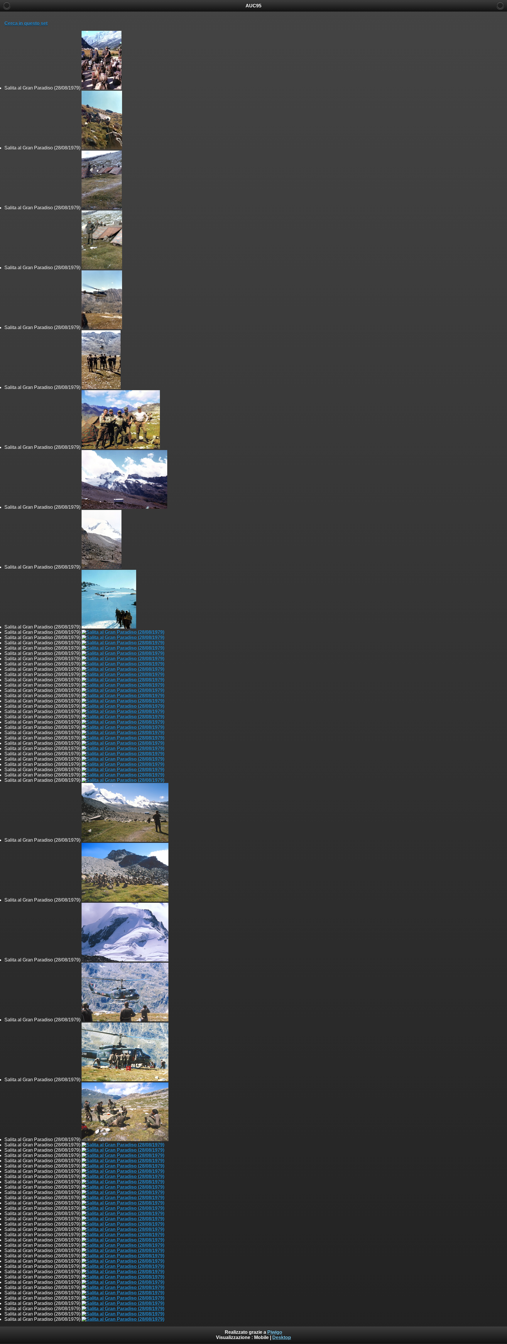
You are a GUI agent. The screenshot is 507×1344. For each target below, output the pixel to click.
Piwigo (274, 1332)
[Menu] (500, 5)
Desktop (281, 1337)
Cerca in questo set (26, 23)
